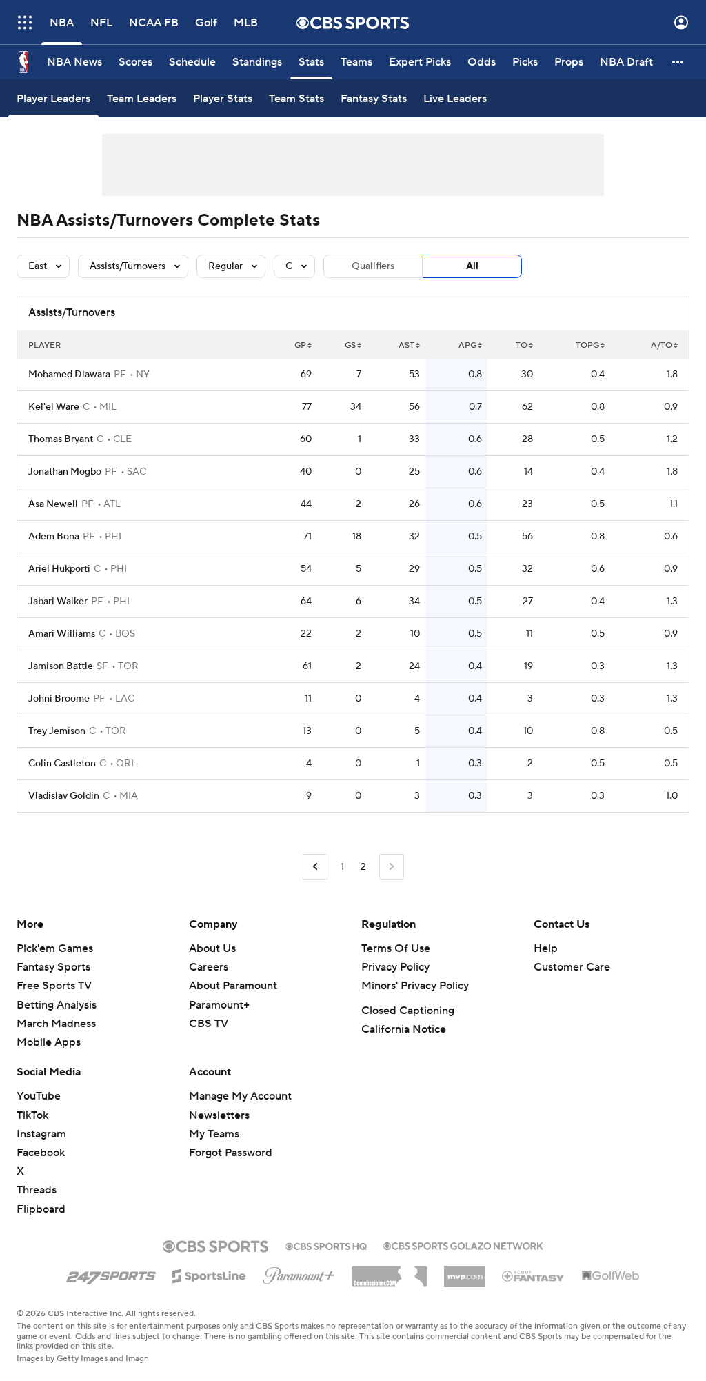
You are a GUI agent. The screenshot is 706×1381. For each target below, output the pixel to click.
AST (406, 345)
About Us (212, 948)
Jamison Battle (60, 666)
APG (467, 345)
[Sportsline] (209, 1274)
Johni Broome (59, 699)
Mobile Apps (49, 1042)
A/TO (661, 345)
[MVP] (464, 1271)
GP (300, 345)
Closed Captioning (407, 1010)
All (472, 266)
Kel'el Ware (53, 407)
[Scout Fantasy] (533, 1275)
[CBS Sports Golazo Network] (463, 1244)
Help (546, 948)
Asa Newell (53, 504)
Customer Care (572, 967)
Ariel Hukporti (59, 569)
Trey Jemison (56, 731)
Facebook (41, 1153)
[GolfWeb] (611, 1276)
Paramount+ (219, 1005)
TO (521, 345)
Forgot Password (230, 1153)
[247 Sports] (111, 1273)
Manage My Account (240, 1096)
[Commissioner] (389, 1271)
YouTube (39, 1096)
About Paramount (233, 986)
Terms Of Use (395, 948)
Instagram (41, 1134)
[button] (24, 22)
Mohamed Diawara (69, 374)
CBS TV (208, 1024)
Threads (37, 1190)
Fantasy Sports (53, 967)
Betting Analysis (57, 1005)
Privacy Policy (395, 967)
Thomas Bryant (60, 439)
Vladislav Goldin (63, 796)
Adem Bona (53, 536)
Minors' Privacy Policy (415, 986)
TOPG (587, 345)
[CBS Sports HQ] (326, 1245)
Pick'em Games (55, 948)
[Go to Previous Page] (315, 867)
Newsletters (219, 1115)
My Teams (214, 1134)
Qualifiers (373, 266)
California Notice (403, 1029)
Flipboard (41, 1209)
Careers (208, 967)
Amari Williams (61, 634)
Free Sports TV (54, 986)
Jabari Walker (58, 601)
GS (350, 345)
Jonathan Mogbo (64, 472)
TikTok (32, 1115)
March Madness (56, 1024)
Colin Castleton (62, 763)
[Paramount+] (299, 1273)
